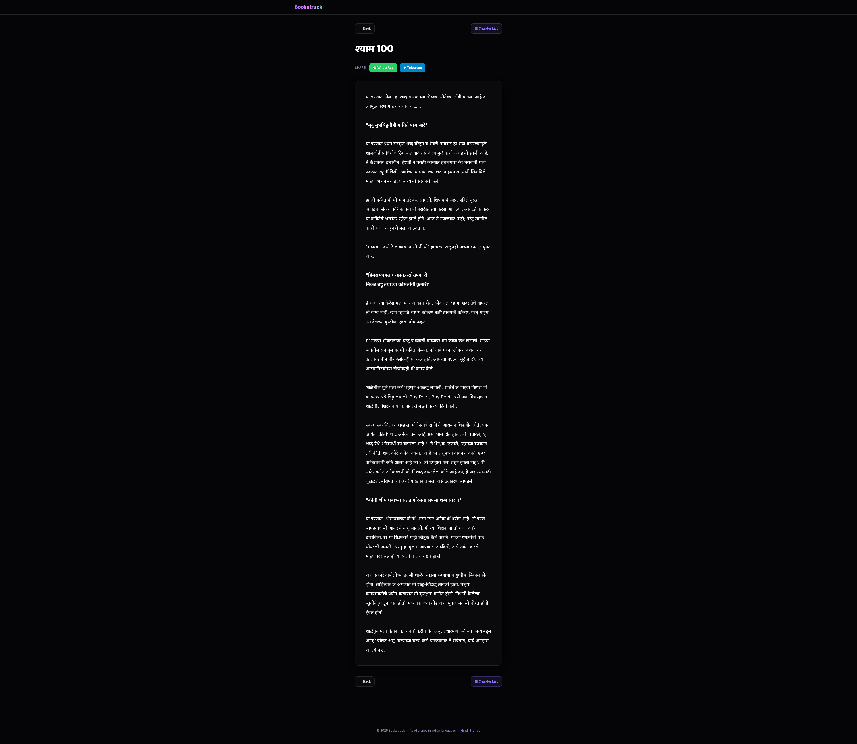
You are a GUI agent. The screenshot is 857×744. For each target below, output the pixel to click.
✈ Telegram (413, 67)
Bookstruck (308, 7)
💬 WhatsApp (383, 67)
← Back (365, 28)
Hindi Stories (471, 730)
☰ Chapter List (486, 28)
